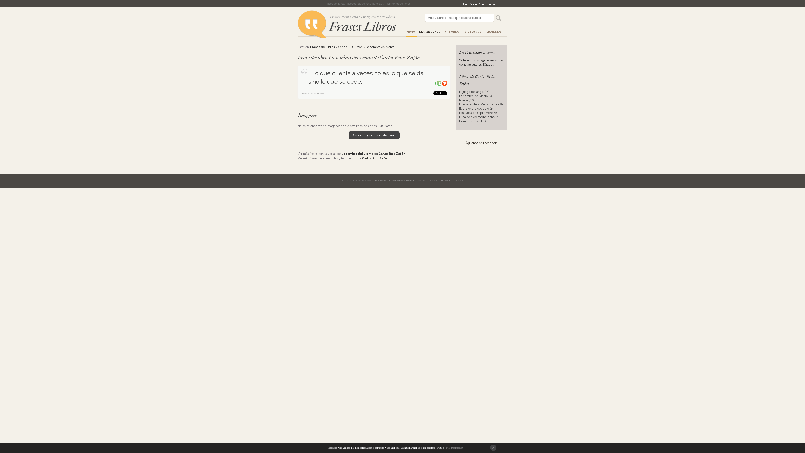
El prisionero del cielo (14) (477, 108)
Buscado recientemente (402, 180)
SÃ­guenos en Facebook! (480, 143)
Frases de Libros (322, 47)
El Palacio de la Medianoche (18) (481, 104)
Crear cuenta (487, 4)
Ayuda (421, 180)
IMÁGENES (493, 32)
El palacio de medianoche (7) (479, 117)
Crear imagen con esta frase (374, 135)
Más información (454, 447)
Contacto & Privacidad (439, 180)
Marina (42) (466, 100)
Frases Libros (362, 26)
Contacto (458, 180)
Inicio (410, 32)
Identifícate (470, 4)
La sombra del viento (380, 47)
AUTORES (451, 32)
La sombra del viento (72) (476, 96)
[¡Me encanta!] (439, 83)
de (373, 153)
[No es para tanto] (444, 83)
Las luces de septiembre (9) (478, 113)
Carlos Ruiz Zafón (350, 47)
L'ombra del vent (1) (472, 121)
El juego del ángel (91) (474, 92)
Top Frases (472, 32)
